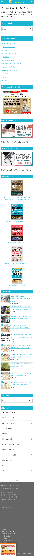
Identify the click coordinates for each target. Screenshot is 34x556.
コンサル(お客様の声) (9, 53)
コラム (5, 80)
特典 (4, 77)
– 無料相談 (4, 542)
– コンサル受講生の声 (7, 540)
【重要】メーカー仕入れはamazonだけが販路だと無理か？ (21, 356)
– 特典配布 (4, 538)
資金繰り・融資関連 (9, 67)
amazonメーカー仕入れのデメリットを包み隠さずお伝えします (21, 374)
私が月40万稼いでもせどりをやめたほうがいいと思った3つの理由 (21, 308)
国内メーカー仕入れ (9, 47)
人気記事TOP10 (8, 73)
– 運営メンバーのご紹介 (8, 534)
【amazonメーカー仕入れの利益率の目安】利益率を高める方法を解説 (21, 347)
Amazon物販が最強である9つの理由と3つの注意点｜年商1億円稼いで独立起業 (21, 337)
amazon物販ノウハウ (9, 43)
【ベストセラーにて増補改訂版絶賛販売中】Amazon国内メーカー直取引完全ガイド (17, 198)
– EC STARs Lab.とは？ (8, 531)
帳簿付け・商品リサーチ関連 (12, 63)
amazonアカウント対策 (10, 70)
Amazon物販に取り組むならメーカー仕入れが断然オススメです (20, 383)
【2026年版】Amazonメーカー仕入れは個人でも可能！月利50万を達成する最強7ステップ (21, 298)
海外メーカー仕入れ (9, 50)
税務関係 (6, 57)
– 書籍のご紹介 (5, 536)
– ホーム (3, 529)
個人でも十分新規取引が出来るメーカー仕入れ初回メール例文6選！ (21, 327)
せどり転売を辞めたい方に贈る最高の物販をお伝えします (21, 365)
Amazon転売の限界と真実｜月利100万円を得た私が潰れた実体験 (21, 317)
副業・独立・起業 (8, 60)
